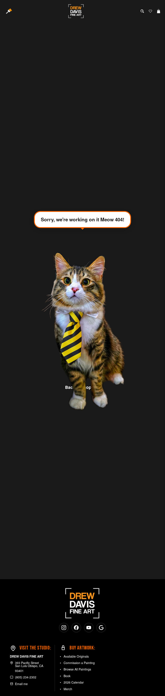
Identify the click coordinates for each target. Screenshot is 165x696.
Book (67, 676)
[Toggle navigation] (9, 11)
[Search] (142, 11)
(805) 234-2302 (25, 677)
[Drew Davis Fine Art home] (77, 11)
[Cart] (158, 11)
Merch (68, 689)
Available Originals (76, 656)
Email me (21, 684)
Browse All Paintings (77, 669)
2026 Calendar (74, 682)
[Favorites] (150, 11)
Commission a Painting (79, 663)
